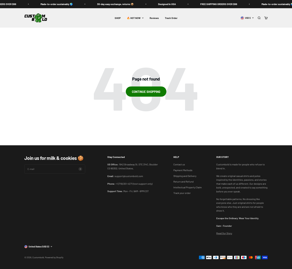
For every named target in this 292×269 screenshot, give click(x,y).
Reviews (154, 17)
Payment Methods (182, 170)
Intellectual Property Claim (187, 187)
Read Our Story (224, 233)
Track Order (171, 17)
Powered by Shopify (54, 257)
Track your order (182, 192)
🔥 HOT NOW (134, 17)
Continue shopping (146, 91)
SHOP (118, 17)
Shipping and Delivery (184, 175)
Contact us (179, 164)
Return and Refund (183, 181)
